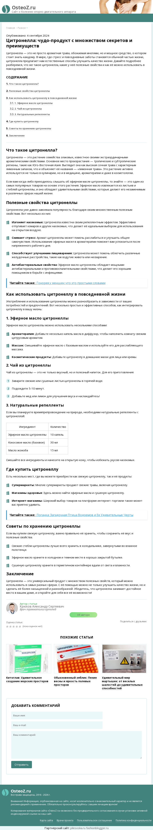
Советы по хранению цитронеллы (28, 128)
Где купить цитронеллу (22, 121)
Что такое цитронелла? (22, 83)
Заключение (15, 135)
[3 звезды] (14, 626)
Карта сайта (46, 820)
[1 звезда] (7, 626)
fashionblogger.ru (97, 828)
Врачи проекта (65, 820)
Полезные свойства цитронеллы (28, 91)
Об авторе (83, 614)
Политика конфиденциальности (134, 820)
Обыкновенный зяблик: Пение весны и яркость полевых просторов (75, 681)
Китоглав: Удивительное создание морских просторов (27, 679)
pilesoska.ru (77, 828)
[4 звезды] (17, 626)
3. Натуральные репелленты (30, 114)
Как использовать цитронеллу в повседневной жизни (41, 98)
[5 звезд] (20, 626)
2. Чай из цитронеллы (26, 108)
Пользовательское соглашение (94, 820)
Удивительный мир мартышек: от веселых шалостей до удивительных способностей (122, 683)
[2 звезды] (11, 626)
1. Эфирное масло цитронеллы (31, 103)
